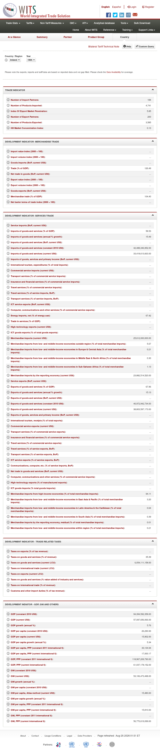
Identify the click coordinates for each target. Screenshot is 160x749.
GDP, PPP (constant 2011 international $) (31, 659)
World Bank (113, 744)
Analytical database (104, 22)
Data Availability (114, 72)
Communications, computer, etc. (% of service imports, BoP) (42, 465)
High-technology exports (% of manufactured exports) (39, 482)
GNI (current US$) (20, 676)
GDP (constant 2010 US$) (24, 614)
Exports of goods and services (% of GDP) (32, 386)
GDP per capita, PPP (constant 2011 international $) (37, 647)
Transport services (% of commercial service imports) (38, 276)
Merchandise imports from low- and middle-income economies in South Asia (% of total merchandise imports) (67, 516)
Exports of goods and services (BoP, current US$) (36, 397)
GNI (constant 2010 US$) (23, 670)
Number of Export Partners (24, 116)
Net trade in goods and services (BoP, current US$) (37, 471)
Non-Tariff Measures (51, 22)
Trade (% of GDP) (19, 168)
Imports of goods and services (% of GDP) (32, 231)
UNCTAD (72, 744)
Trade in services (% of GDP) (25, 321)
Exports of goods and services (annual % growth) (36, 392)
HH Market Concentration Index (27, 128)
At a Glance (14, 37)
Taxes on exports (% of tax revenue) (29, 551)
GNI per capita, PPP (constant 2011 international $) (37, 704)
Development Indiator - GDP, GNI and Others (32, 604)
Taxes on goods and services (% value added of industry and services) (47, 579)
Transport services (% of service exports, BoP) (34, 454)
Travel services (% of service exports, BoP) (32, 448)
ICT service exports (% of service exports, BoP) (35, 459)
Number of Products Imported (26, 105)
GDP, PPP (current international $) (28, 664)
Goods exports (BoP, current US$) (28, 190)
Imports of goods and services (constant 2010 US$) (37, 247)
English (105, 7)
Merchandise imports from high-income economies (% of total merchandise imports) (54, 493)
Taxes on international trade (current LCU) (32, 568)
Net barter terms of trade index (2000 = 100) (33, 202)
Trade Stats (12, 22)
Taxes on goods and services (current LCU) (33, 562)
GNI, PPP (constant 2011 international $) (31, 715)
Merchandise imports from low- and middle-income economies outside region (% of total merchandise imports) (68, 343)
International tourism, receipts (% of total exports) (36, 420)
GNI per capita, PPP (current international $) (33, 709)
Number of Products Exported (26, 122)
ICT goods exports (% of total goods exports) (34, 332)
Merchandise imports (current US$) (29, 338)
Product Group (96, 37)
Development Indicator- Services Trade (29, 215)
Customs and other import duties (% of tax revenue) (37, 590)
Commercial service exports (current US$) (32, 426)
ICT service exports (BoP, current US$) (30, 304)
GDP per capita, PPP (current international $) (33, 653)
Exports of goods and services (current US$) (33, 409)
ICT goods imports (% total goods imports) (33, 488)
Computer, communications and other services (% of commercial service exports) (52, 309)
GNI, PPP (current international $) (28, 721)
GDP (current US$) (20, 619)
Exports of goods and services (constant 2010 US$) (37, 403)
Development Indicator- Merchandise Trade (32, 141)
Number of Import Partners (24, 99)
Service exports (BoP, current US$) (28, 381)
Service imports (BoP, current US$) (28, 225)
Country (124, 37)
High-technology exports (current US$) (31, 326)
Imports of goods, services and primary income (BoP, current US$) (45, 259)
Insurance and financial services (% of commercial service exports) (45, 437)
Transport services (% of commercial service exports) (38, 431)
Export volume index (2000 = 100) (28, 185)
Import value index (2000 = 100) (27, 151)
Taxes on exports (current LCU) (27, 573)
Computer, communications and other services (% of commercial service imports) (53, 476)
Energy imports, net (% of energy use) (30, 315)
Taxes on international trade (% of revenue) (33, 585)
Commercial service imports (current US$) (32, 270)
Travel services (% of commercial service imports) (36, 287)
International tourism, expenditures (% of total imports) (39, 264)
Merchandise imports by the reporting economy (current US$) (42, 375)
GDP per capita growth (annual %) (28, 642)
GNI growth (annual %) (22, 681)
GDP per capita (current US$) (25, 636)
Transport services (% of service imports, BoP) (34, 298)
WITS (39, 9)
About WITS (91, 29)
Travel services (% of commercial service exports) (36, 443)
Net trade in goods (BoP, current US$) (30, 173)
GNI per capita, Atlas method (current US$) (33, 692)
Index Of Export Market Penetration (29, 111)
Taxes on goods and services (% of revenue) (33, 556)
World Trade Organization (99, 744)
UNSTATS (86, 744)
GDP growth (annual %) (23, 625)
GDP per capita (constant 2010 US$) (29, 630)
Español (116, 6)
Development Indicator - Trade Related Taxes (33, 541)
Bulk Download (142, 22)
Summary (42, 37)
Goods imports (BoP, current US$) (28, 162)
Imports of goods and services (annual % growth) (36, 236)
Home (76, 29)
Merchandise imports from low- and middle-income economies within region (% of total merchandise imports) (67, 527)
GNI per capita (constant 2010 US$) (29, 687)
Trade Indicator (15, 90)
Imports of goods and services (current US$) (33, 253)
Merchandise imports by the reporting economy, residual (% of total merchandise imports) (57, 522)
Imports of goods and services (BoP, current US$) (36, 242)
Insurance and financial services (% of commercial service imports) (45, 281)
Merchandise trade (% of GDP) (26, 196)
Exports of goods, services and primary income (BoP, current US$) (45, 414)
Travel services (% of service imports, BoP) (32, 293)
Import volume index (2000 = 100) (28, 156)
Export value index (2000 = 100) (27, 179)
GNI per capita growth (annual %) (28, 698)
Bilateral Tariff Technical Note (103, 46)
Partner (68, 37)
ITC (59, 744)
